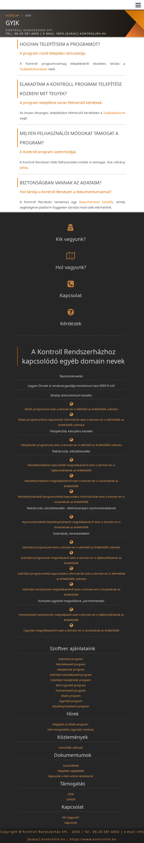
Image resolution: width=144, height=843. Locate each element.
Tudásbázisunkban (34, 69)
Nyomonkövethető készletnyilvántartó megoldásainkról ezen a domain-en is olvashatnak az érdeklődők (71, 524)
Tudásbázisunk (114, 113)
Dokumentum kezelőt (96, 202)
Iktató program (71, 696)
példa (24, 167)
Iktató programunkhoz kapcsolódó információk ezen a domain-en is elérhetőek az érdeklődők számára (71, 422)
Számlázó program (70, 659)
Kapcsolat (70, 822)
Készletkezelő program (71, 664)
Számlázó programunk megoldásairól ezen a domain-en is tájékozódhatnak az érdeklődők (71, 560)
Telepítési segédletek (70, 771)
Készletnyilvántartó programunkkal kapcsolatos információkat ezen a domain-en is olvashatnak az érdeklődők (71, 499)
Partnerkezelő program (71, 690)
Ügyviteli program (70, 701)
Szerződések (71, 765)
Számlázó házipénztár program (71, 680)
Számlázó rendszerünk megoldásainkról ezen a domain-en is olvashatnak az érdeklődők (71, 591)
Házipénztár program (71, 669)
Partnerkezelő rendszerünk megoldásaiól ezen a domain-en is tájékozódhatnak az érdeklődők (71, 617)
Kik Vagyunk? (70, 817)
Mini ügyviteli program (71, 685)
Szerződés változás (71, 747)
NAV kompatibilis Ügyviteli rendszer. (70, 729)
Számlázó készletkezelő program (71, 675)
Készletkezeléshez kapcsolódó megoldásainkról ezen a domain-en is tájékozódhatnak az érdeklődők (71, 467)
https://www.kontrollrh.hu (93, 839)
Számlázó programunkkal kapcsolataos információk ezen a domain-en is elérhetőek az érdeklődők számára (71, 576)
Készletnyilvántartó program (70, 706)
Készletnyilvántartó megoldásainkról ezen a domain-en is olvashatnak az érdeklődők (71, 483)
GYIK (71, 794)
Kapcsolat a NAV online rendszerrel (70, 776)
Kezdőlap (12, 15)
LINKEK (70, 799)
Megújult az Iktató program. (70, 724)
